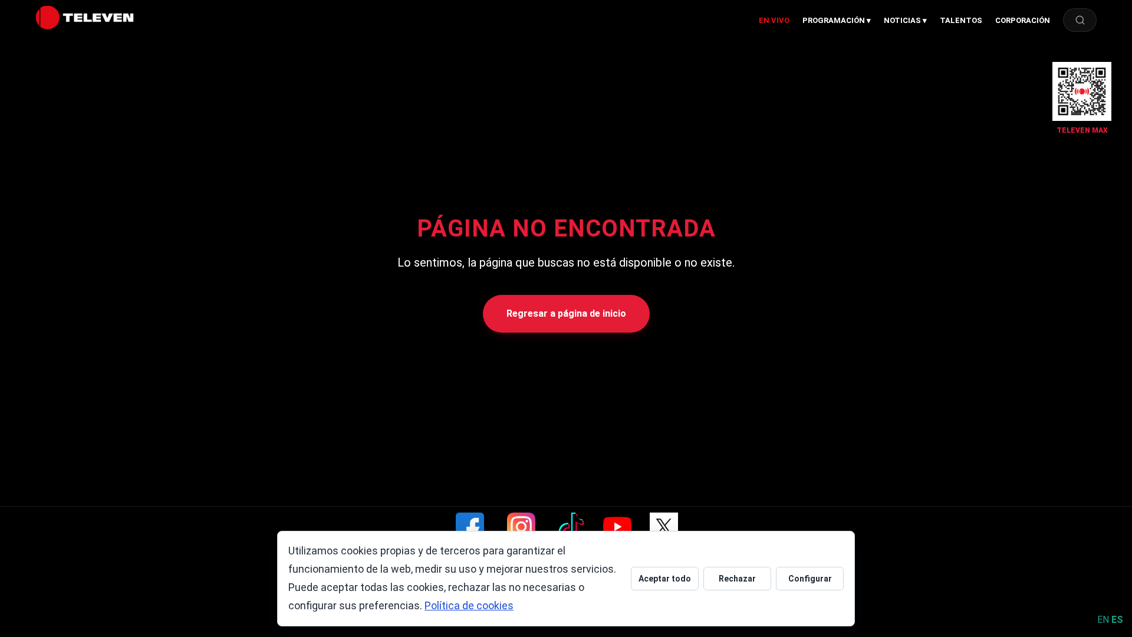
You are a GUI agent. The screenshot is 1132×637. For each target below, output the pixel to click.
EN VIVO (774, 20)
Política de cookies (469, 605)
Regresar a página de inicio (566, 313)
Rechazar (737, 578)
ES (1117, 619)
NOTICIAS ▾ (905, 20)
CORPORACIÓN (1022, 20)
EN (1103, 619)
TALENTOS (961, 20)
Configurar (810, 578)
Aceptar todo (665, 578)
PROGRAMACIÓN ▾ (836, 20)
